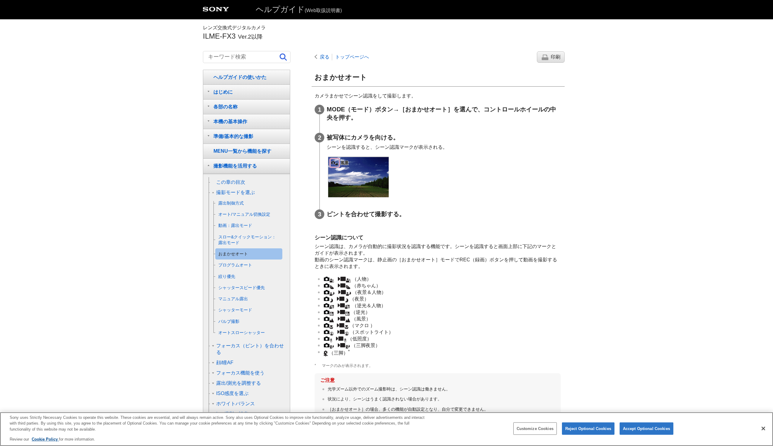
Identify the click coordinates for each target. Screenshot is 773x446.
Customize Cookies (535, 428)
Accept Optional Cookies (646, 428)
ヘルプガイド (299, 9)
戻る (324, 56)
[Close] (763, 428)
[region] (386, 429)
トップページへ (352, 56)
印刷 (555, 56)
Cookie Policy (45, 439)
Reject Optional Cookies (588, 428)
